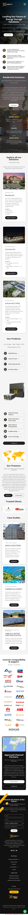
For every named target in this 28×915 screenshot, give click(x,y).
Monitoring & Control (14, 347)
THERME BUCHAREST (13, 589)
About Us (14, 864)
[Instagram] (14, 850)
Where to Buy (14, 862)
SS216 (14, 138)
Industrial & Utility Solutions (14, 880)
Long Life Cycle (12, 358)
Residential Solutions (14, 875)
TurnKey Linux (20, 914)
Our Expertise (13, 867)
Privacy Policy (6, 907)
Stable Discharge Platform (13, 413)
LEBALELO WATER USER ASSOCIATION (13, 634)
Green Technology (13, 436)
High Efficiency (12, 353)
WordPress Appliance (9, 914)
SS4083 (14, 128)
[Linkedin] (11, 850)
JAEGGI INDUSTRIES (13, 545)
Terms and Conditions (16, 907)
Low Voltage (7, 344)
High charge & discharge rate (12, 425)
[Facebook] (13, 850)
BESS (22, 344)
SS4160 (14, 117)
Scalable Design (12, 431)
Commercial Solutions (14, 878)
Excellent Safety (13, 369)
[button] (14, 353)
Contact (14, 869)
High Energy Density (14, 364)
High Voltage (16, 344)
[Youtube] (16, 850)
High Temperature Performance (13, 419)
